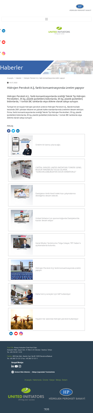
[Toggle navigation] (46, 19)
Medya (58, 380)
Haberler (18, 78)
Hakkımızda (37, 380)
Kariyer (52, 380)
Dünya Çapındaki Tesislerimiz (43, 372)
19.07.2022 (13, 83)
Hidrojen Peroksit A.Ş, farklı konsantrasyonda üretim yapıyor (44, 78)
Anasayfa (10, 78)
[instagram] (20, 366)
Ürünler (45, 380)
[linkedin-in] (12, 366)
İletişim (64, 380)
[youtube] (16, 366)
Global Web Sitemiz (22, 372)
